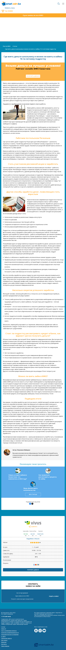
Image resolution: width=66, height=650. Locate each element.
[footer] (44, 645)
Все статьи (33, 494)
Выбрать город (10, 8)
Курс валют (4, 640)
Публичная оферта (6, 638)
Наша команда (5, 646)
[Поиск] (58, 3)
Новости (3, 628)
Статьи (3, 627)
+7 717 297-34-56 (6, 616)
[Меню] (63, 3)
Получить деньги (33, 570)
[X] (32, 504)
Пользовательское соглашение (10, 634)
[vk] (36, 630)
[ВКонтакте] (30, 504)
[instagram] (40, 630)
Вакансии (3, 642)
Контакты (4, 644)
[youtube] (44, 630)
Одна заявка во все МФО (33, 15)
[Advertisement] (33, 29)
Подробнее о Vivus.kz (33, 538)
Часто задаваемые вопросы (9, 630)
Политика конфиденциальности (10, 632)
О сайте (3, 636)
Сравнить (34, 526)
